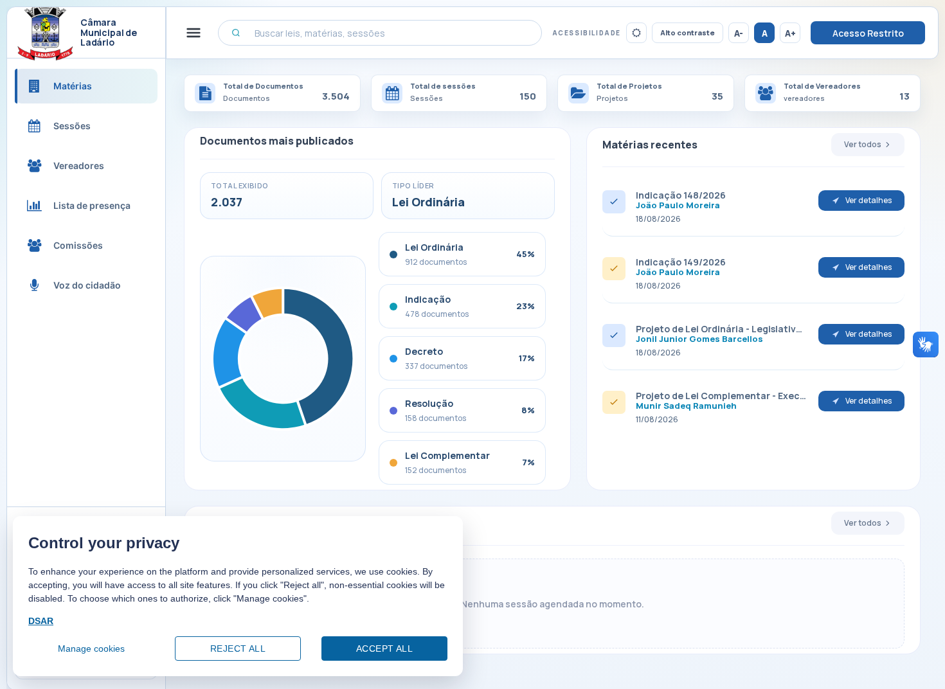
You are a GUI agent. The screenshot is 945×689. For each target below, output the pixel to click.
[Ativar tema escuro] (636, 32)
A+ (790, 33)
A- (738, 33)
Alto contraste (687, 32)
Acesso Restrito (868, 33)
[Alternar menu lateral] (193, 33)
